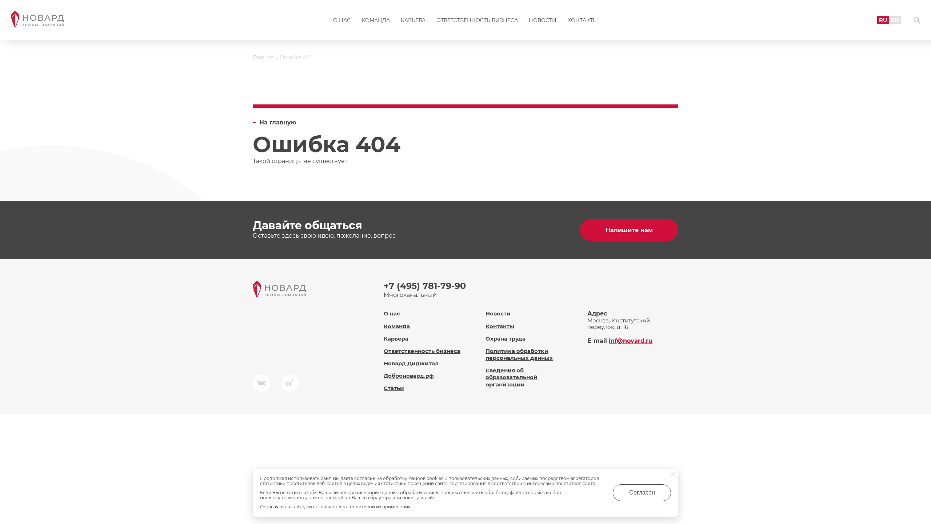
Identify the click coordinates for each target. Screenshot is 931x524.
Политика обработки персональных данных (519, 354)
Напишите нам (629, 230)
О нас (342, 20)
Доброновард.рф (409, 375)
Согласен (642, 492)
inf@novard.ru (630, 340)
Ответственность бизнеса (477, 20)
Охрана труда (506, 338)
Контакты (582, 20)
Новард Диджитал (411, 363)
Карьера (413, 20)
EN (895, 19)
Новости (542, 20)
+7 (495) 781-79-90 (425, 286)
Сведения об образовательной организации (512, 377)
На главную (277, 122)
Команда (375, 20)
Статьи (394, 388)
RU (883, 19)
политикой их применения (380, 506)
